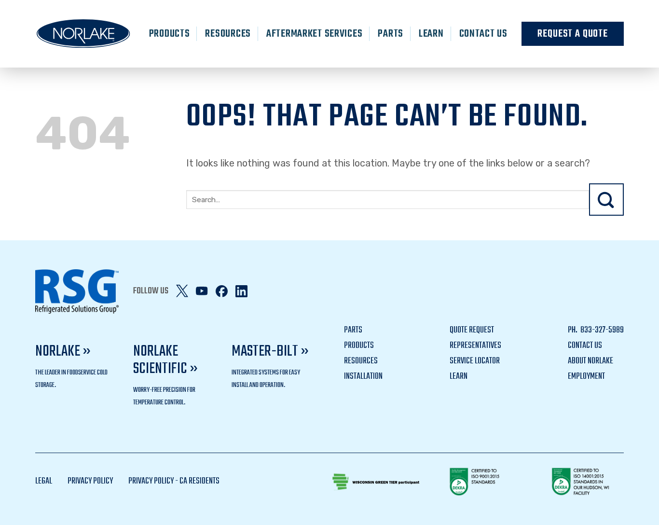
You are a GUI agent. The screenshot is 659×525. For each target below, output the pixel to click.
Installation (363, 377)
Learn (431, 34)
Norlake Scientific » (165, 360)
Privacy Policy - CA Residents (174, 481)
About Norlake (590, 361)
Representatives (475, 346)
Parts (390, 34)
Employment (586, 377)
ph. (573, 330)
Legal (43, 481)
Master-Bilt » (270, 351)
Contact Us (483, 34)
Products (169, 34)
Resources (227, 34)
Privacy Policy (90, 481)
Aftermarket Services (314, 34)
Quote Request (472, 330)
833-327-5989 (601, 330)
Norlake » (63, 351)
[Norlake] (83, 33)
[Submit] (606, 199)
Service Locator (475, 361)
